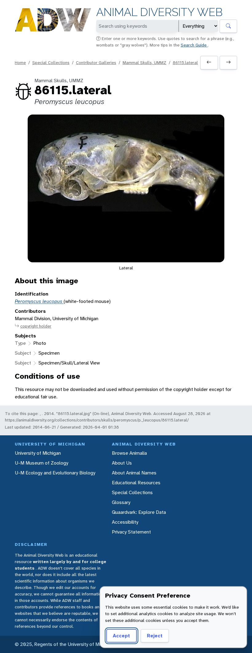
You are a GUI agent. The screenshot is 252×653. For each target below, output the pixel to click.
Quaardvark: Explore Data (139, 512)
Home (20, 62)
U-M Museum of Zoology (41, 463)
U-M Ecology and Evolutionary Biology (55, 473)
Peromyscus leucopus (39, 301)
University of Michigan (38, 453)
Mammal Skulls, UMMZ (144, 62)
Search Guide (194, 45)
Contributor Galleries (96, 62)
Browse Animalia (129, 453)
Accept (121, 635)
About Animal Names (134, 473)
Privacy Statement (131, 532)
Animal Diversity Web (159, 12)
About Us (122, 463)
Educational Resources (136, 482)
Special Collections (50, 62)
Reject (155, 635)
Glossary (121, 502)
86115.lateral (185, 62)
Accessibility (125, 522)
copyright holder (35, 326)
